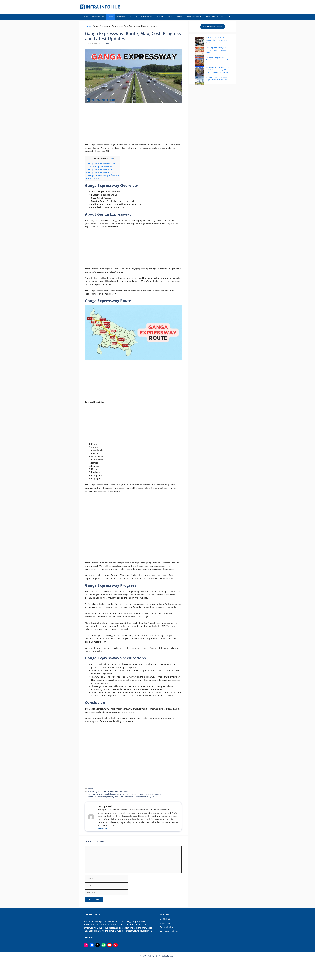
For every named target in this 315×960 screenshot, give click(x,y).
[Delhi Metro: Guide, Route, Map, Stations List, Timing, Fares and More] (199, 42)
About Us (164, 914)
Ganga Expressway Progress (100, 172)
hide (111, 158)
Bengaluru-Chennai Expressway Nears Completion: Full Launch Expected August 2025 (123, 797)
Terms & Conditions (169, 931)
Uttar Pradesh (125, 791)
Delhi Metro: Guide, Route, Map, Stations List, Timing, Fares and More (217, 40)
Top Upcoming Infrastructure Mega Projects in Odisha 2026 (216, 78)
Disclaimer (165, 923)
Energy (179, 16)
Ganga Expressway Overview (100, 163)
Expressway (92, 791)
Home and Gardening (214, 16)
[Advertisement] (133, 124)
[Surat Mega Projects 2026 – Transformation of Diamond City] (199, 61)
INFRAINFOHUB (92, 914)
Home (85, 16)
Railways (121, 16)
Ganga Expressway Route (99, 169)
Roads (110, 16)
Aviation (159, 16)
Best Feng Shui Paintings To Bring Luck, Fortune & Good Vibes (216, 49)
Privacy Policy (166, 927)
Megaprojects (98, 16)
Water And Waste (193, 16)
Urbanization (146, 16)
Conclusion (92, 178)
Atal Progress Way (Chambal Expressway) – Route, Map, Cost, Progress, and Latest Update (124, 794)
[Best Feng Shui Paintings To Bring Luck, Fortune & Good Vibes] (199, 51)
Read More (102, 828)
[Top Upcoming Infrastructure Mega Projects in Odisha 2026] (199, 81)
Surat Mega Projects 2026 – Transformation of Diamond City (218, 58)
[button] (230, 17)
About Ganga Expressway (99, 166)
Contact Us (165, 918)
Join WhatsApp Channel (213, 26)
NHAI (116, 791)
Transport (133, 16)
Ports (169, 16)
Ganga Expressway (106, 791)
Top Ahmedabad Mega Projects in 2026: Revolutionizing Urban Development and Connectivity (217, 69)
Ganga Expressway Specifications (102, 175)
